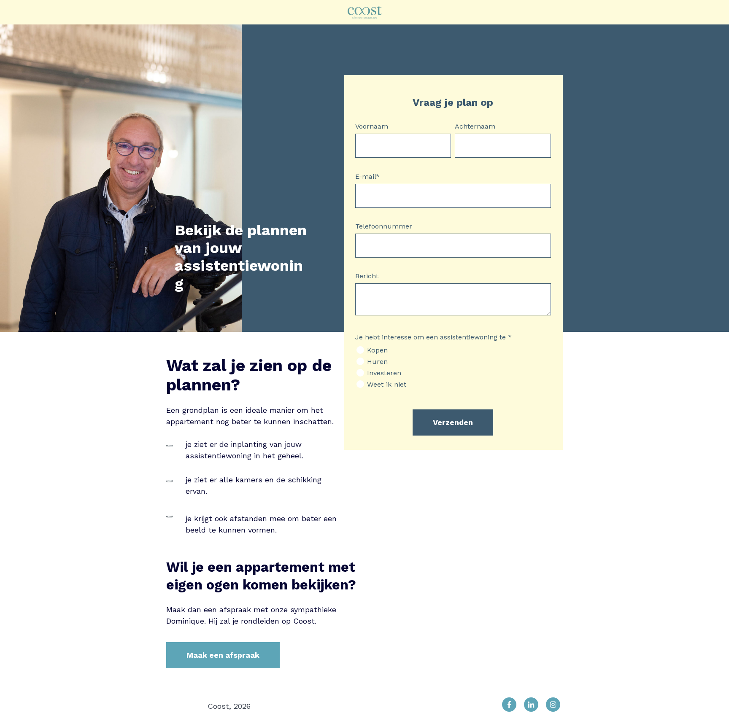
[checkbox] (453, 367)
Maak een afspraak (222, 655)
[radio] (453, 350)
